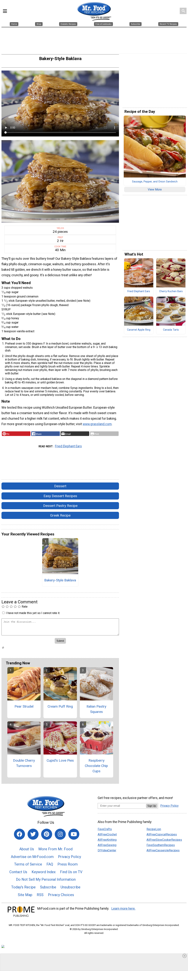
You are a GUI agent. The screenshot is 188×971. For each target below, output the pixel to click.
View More (155, 189)
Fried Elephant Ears (68, 446)
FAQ (49, 864)
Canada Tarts (171, 329)
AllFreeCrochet (107, 834)
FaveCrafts (105, 829)
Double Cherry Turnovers (24, 763)
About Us (26, 849)
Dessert (60, 486)
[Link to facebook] (19, 834)
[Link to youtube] (73, 834)
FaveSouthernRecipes (161, 845)
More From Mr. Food (55, 849)
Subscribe (48, 887)
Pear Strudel (24, 706)
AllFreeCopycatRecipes (162, 834)
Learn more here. (123, 908)
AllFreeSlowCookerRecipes (164, 839)
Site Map (25, 895)
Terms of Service (28, 864)
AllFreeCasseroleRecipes (163, 850)
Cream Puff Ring (60, 706)
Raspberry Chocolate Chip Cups (96, 765)
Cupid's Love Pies (60, 760)
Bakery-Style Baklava (60, 580)
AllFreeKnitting (107, 839)
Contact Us (18, 872)
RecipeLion (154, 829)
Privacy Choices (61, 895)
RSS (40, 895)
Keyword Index (44, 872)
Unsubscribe (70, 887)
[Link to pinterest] (46, 834)
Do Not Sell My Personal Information (46, 879)
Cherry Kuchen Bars (171, 291)
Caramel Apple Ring (138, 329)
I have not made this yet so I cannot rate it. (33, 613)
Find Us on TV (71, 872)
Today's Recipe (23, 887)
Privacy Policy (69, 857)
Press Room (67, 864)
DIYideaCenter (107, 850)
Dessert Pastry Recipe (60, 506)
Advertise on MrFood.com (32, 857)
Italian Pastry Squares (96, 709)
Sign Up (151, 805)
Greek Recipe (60, 515)
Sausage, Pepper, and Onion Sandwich (155, 181)
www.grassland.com (97, 424)
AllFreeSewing (107, 845)
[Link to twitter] (33, 834)
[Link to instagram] (60, 834)
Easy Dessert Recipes (60, 496)
